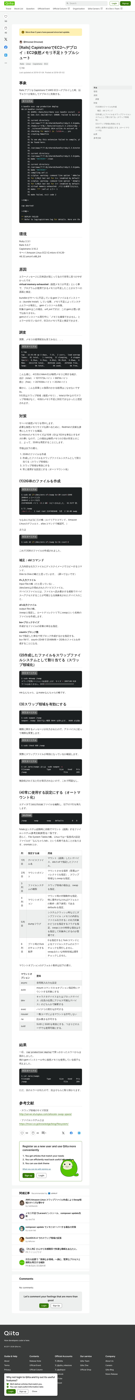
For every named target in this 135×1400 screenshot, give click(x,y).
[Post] (6, 39)
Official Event (44, 9)
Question (30, 9)
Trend (8, 9)
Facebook (59, 1374)
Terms (6, 1365)
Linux (28, 64)
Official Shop (85, 1370)
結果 (95, 134)
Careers (108, 1365)
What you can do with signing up (37, 1169)
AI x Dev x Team (114, 8)
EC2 (46, 64)
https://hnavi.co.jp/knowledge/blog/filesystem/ (43, 1124)
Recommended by (40, 1193)
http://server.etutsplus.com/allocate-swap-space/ (45, 1114)
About (6, 1361)
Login (114, 3)
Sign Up (56, 1305)
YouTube (58, 1378)
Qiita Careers (95, 8)
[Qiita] (9, 3)
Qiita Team (84, 1361)
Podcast (58, 1383)
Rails (22, 64)
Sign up (22, 1391)
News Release (111, 1374)
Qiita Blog (109, 1370)
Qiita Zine (84, 1365)
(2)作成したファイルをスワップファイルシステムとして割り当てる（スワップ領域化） (113, 117)
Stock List (18, 9)
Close (34, 1391)
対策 (95, 103)
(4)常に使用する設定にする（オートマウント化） (112, 128)
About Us (109, 1361)
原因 (95, 95)
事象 (95, 87)
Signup (125, 3)
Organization (79, 9)
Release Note (35, 1361)
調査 (97, 99)
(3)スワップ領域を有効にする (107, 124)
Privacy (7, 1370)
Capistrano (37, 64)
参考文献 (97, 138)
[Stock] (6, 28)
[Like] (6, 16)
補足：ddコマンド (105, 110)
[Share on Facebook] (6, 47)
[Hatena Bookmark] (6, 55)
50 (6, 21)
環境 (95, 91)
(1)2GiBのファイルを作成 (106, 107)
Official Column (61, 8)
